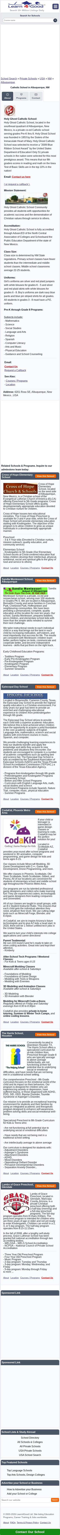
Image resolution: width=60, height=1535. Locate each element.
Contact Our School (30, 1532)
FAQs (13, 1522)
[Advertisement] (30, 49)
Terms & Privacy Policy (28, 1522)
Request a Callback (15, 370)
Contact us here (21, 177)
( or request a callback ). (17, 184)
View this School (45, 476)
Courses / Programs (17, 381)
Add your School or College (22, 1493)
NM (50, 78)
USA (42, 78)
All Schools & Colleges (30, 1442)
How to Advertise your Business (24, 1489)
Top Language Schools (19, 1470)
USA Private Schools (30, 1450)
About (6, 568)
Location (10, 384)
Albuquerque (8, 82)
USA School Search (30, 1455)
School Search (9, 78)
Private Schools (28, 78)
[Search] (55, 20)
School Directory (30, 1437)
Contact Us (11, 366)
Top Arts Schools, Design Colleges (26, 1474)
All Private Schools (30, 1446)
